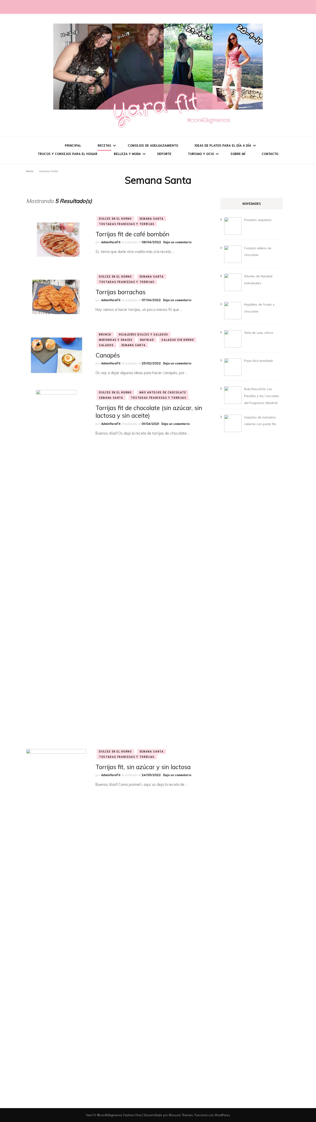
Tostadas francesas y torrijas (127, 223)
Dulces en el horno (115, 218)
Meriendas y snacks (116, 339)
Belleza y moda (127, 154)
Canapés (108, 355)
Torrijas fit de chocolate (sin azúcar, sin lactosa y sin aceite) (149, 412)
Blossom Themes (181, 1115)
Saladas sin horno (177, 339)
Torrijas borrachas (121, 292)
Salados (106, 345)
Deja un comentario (177, 242)
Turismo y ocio (201, 154)
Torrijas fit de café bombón (132, 234)
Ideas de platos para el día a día (223, 145)
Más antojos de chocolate (162, 392)
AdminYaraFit (111, 242)
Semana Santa (151, 218)
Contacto (270, 154)
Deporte (164, 154)
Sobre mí (237, 154)
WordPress (222, 1115)
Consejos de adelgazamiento (153, 145)
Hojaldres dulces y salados (143, 334)
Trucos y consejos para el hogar (67, 154)
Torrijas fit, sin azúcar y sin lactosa (143, 767)
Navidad (147, 339)
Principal (73, 145)
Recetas (104, 145)
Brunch (105, 334)
